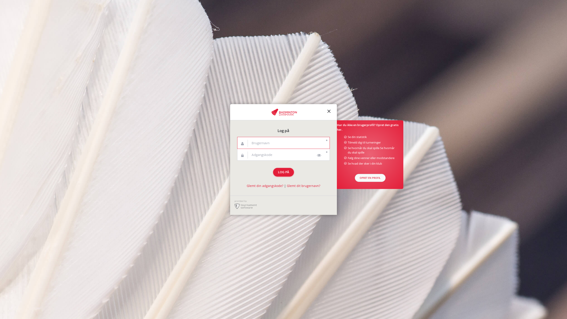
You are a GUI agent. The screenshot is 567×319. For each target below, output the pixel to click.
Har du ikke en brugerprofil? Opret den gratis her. (367, 127)
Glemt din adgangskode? (265, 186)
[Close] (328, 112)
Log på (283, 172)
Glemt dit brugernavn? (303, 186)
